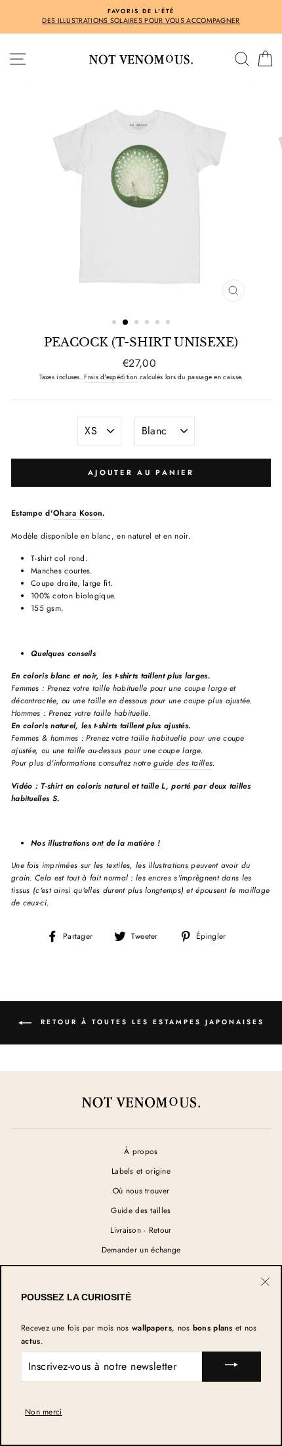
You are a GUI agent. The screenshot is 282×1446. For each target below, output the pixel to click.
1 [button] (115, 323)
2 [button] (126, 323)
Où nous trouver (141, 1190)
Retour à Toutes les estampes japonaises (150, 1022)
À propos (140, 1151)
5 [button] (158, 323)
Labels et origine (141, 1170)
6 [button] (169, 323)
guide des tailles (182, 762)
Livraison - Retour (140, 1229)
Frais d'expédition (110, 377)
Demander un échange (141, 1249)
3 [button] (137, 323)
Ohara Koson (77, 512)
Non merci (43, 1411)
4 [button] (148, 323)
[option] (141, 17)
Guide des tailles (141, 1210)
